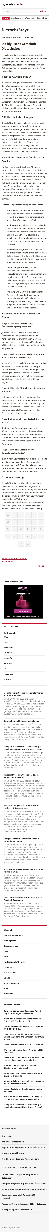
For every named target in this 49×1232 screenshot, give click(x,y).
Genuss (7, 951)
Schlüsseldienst (11, 972)
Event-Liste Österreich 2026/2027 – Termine (23, 1044)
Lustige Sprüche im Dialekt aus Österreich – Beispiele (23, 1090)
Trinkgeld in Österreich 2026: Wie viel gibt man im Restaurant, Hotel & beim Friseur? (23, 747)
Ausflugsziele (17, 18)
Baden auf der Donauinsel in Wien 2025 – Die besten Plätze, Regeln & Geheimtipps (24, 1058)
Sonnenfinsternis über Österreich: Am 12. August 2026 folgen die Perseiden (22, 1012)
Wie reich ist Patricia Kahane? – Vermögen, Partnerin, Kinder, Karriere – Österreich (23, 1097)
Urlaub (7, 978)
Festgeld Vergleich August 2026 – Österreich (24, 1183)
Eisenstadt (8, 647)
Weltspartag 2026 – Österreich (17, 1209)
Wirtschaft (29, 18)
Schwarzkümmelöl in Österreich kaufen (21, 721)
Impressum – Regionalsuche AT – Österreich (23, 1147)
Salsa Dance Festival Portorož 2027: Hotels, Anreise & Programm (23, 898)
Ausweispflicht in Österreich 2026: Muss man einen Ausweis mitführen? (24, 1082)
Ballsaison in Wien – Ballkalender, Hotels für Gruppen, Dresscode (23, 1074)
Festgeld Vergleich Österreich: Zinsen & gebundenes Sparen (21, 839)
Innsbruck (8, 674)
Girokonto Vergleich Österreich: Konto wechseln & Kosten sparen (21, 806)
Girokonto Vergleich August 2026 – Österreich (24, 1189)
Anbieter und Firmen (13, 935)
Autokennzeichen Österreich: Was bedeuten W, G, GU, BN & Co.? (24, 1027)
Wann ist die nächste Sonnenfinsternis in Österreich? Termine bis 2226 (22, 1020)
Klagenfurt (8, 658)
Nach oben (41, 566)
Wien (6, 637)
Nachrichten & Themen (14, 962)
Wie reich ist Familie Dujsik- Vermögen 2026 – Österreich (24, 1051)
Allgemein (8, 930)
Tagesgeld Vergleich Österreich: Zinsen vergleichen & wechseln (21, 776)
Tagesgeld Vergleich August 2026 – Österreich (24, 1204)
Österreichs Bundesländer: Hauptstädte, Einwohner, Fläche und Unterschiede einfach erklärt (24, 1037)
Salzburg (8, 663)
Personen (8, 967)
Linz (5, 668)
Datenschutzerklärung (13, 1153)
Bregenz (7, 679)
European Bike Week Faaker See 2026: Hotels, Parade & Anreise (24, 870)
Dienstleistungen (11, 946)
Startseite (6, 1136)
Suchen (42, 11)
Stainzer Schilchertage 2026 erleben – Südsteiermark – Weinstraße (20, 1066)
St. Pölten (8, 652)
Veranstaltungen (11, 983)
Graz (6, 642)
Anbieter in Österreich (13, 1141)
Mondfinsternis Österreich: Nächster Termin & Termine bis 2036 (24, 694)
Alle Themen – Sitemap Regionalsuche (20, 1158)
